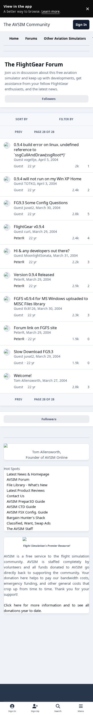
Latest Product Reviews (26, 490)
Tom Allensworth (27, 380)
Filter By (66, 119)
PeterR (19, 238)
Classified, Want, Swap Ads (29, 523)
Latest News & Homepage (28, 474)
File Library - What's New (27, 484)
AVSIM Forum (18, 479)
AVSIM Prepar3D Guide (26, 501)
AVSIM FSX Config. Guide (27, 512)
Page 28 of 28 (44, 132)
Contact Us (15, 495)
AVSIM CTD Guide (21, 506)
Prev (18, 132)
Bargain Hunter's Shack (26, 517)
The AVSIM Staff (20, 528)
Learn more (9, 8)
